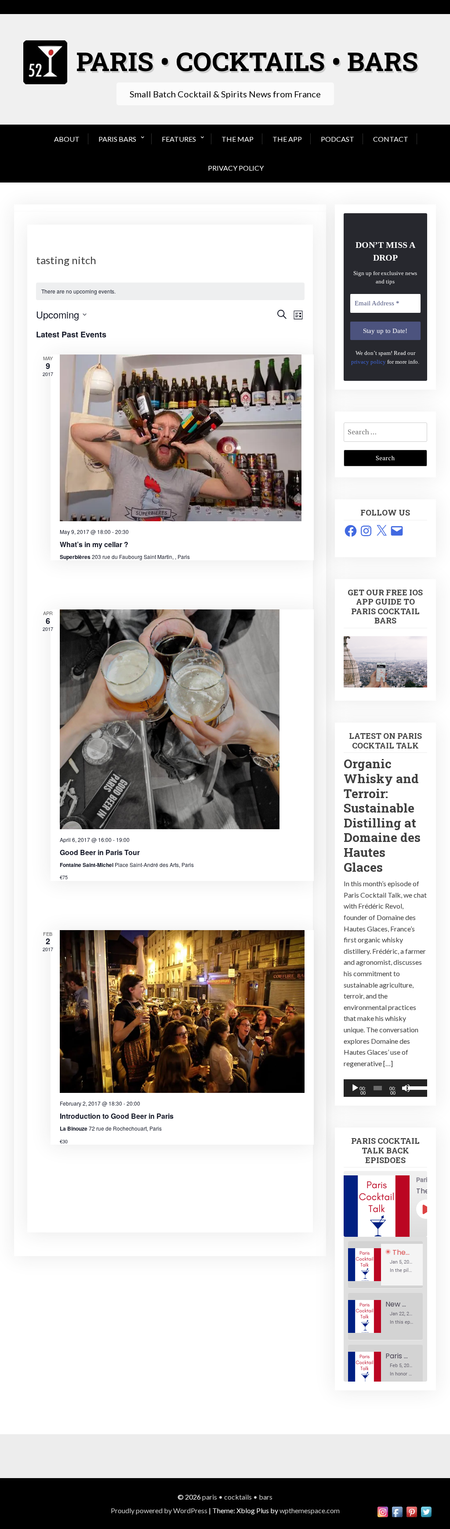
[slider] (415, 1087)
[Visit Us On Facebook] (397, 1511)
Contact (390, 139)
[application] (385, 1088)
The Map (237, 139)
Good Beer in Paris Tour (100, 852)
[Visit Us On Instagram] (382, 1511)
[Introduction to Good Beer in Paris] (182, 1011)
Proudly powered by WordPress (159, 1510)
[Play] (355, 1088)
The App (287, 139)
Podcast (337, 139)
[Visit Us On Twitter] (426, 1511)
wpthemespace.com (309, 1510)
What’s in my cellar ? (94, 544)
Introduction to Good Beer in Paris (117, 1116)
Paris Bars (117, 139)
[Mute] (406, 1088)
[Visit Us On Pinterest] (411, 1511)
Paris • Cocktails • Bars (237, 1497)
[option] (385, 1265)
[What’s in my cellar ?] (182, 437)
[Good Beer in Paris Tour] (182, 719)
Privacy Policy (236, 168)
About (67, 139)
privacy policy (368, 361)
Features (179, 139)
